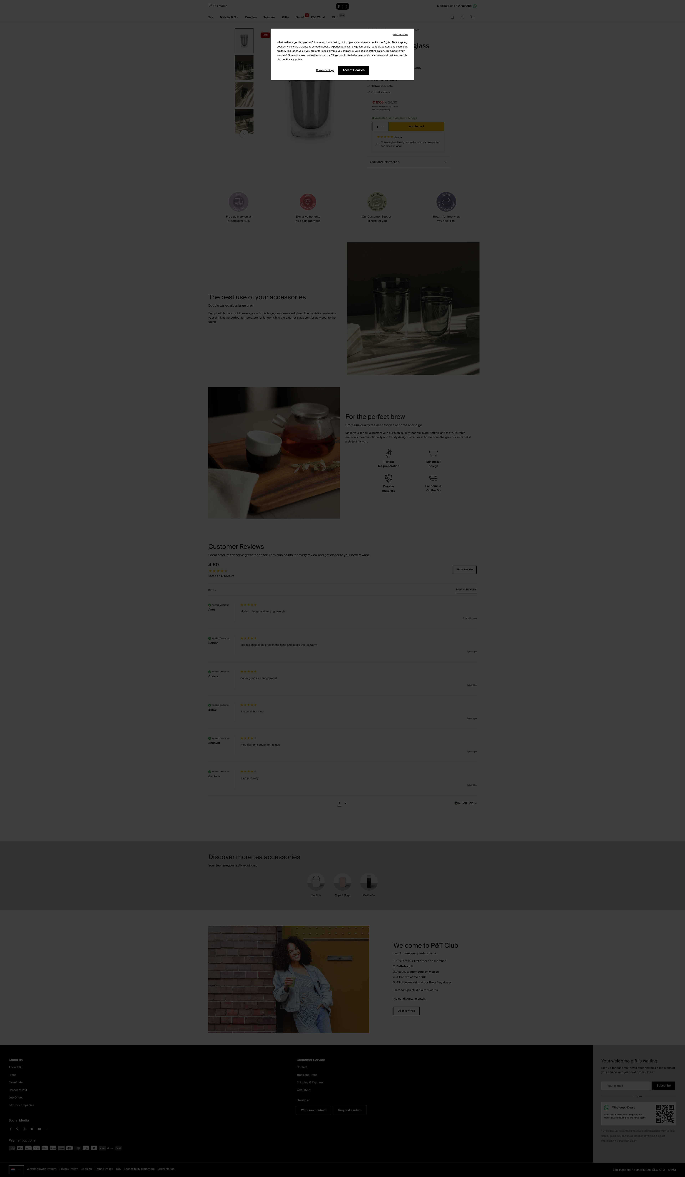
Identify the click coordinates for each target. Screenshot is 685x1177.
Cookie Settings (325, 70)
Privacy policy (294, 59)
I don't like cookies (400, 34)
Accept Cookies (354, 70)
